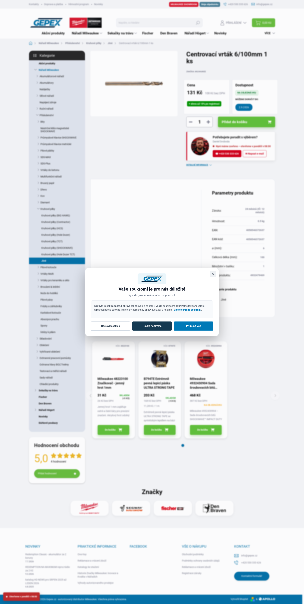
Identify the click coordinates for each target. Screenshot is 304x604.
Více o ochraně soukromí (187, 309)
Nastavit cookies (110, 326)
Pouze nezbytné (152, 326)
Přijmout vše (193, 326)
